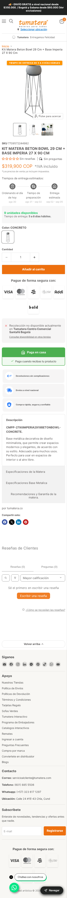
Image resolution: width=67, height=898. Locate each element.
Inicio (5, 46)
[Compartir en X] (12, 522)
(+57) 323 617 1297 (29, 791)
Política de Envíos (12, 688)
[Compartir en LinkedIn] (18, 522)
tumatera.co (15, 508)
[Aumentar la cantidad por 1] (34, 257)
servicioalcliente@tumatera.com (31, 777)
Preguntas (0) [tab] (49, 566)
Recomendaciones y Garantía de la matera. (33, 495)
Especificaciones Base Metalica (26, 483)
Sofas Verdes (10, 711)
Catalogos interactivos (15, 727)
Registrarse (55, 830)
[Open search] (6, 577)
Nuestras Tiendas (12, 682)
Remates (7, 733)
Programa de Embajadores (18, 722)
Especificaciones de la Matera (25, 471)
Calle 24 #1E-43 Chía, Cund (33, 798)
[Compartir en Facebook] (4, 522)
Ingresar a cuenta (12, 739)
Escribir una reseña (33, 596)
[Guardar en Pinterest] (25, 522)
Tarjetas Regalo (11, 705)
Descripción (14, 420)
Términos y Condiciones (16, 699)
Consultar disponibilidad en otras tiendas (30, 337)
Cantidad (7, 249)
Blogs (5, 762)
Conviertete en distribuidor (18, 756)
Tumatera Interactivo (14, 716)
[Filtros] (15, 577)
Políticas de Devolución (16, 693)
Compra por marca (13, 750)
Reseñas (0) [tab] (17, 566)
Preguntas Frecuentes (15, 745)
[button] (19, 129)
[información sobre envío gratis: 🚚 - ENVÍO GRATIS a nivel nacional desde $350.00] (33, 7)
